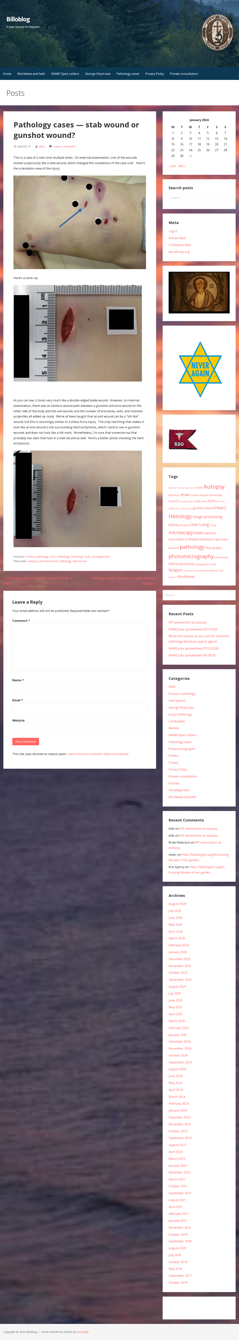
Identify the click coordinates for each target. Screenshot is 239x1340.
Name (18, 680)
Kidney (174, 524)
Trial (221, 570)
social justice (202, 570)
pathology (65, 561)
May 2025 (175, 1007)
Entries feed (177, 238)
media (213, 525)
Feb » (182, 166)
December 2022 (179, 1172)
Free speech (177, 701)
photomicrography (191, 556)
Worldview (186, 576)
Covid (196, 501)
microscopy (181, 532)
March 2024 (177, 1097)
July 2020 (175, 1255)
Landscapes (177, 721)
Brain (185, 494)
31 (190, 156)
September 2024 (180, 1062)
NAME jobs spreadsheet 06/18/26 (192, 655)
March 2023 (177, 1159)
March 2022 (177, 1179)
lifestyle (184, 525)
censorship (215, 495)
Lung (204, 524)
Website (18, 720)
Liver (193, 524)
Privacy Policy (154, 74)
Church (174, 501)
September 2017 (180, 1276)
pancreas (174, 548)
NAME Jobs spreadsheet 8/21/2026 (193, 629)
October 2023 (178, 1131)
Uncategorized (100, 556)
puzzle (212, 564)
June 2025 (175, 1000)
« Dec (172, 166)
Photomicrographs (182, 749)
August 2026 (177, 904)
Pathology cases (128, 74)
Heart (220, 507)
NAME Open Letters (65, 74)
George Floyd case (98, 74)
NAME (198, 533)
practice (187, 564)
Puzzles (174, 783)
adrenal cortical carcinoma (182, 488)
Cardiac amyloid (199, 495)
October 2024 (178, 1055)
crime (204, 501)
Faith (212, 501)
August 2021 (177, 1200)
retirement (188, 570)
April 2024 (176, 1090)
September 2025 (180, 980)
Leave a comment (64, 146)
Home (7, 74)
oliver (41, 146)
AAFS (172, 687)
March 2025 (177, 1021)
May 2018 (175, 1269)
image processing (207, 516)
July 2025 (175, 993)
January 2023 (178, 1166)
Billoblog (18, 19)
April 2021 (176, 1207)
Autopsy (33, 561)
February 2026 (179, 945)
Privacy (174, 762)
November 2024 (180, 1048)
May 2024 (175, 1083)
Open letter (222, 539)
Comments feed (180, 245)
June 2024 (175, 1076)
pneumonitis (222, 557)
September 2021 (180, 1193)
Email (17, 700)
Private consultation (184, 74)
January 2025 (178, 1035)
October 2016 (178, 1282)
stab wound (80, 561)
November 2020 (180, 1227)
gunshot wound (48, 561)
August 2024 (177, 1069)
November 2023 (180, 1124)
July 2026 (175, 911)
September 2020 (180, 1241)
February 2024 (179, 1103)
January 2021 (178, 1221)
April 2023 (176, 1152)
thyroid (214, 570)
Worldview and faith (31, 74)
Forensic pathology (37, 556)
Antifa (199, 487)
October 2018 (178, 1262)
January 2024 (178, 1110)
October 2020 (178, 1234)
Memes (174, 728)
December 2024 (179, 1041)
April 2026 (176, 931)
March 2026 (177, 938)
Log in (173, 231)
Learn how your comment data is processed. (98, 754)
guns (190, 508)
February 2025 (179, 1028)
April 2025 (176, 1014)
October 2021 (178, 1186)
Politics (174, 564)
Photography (213, 548)
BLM (171, 495)
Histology (180, 516)
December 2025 (179, 959)
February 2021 (179, 1214)
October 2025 (178, 973)
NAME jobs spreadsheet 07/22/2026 (194, 648)
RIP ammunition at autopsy (188, 622)
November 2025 (180, 966)
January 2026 (178, 952)
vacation (173, 577)
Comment (21, 621)
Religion (175, 570)
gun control (181, 508)
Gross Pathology (60, 556)
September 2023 (180, 1138)
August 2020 (177, 1248)
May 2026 (175, 925)
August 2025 (177, 986)
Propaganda (201, 564)
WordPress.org (179, 252)
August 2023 (177, 1145)
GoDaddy (83, 1332)
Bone (177, 495)
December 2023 (179, 1117)
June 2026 (175, 918)
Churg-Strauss (185, 501)
